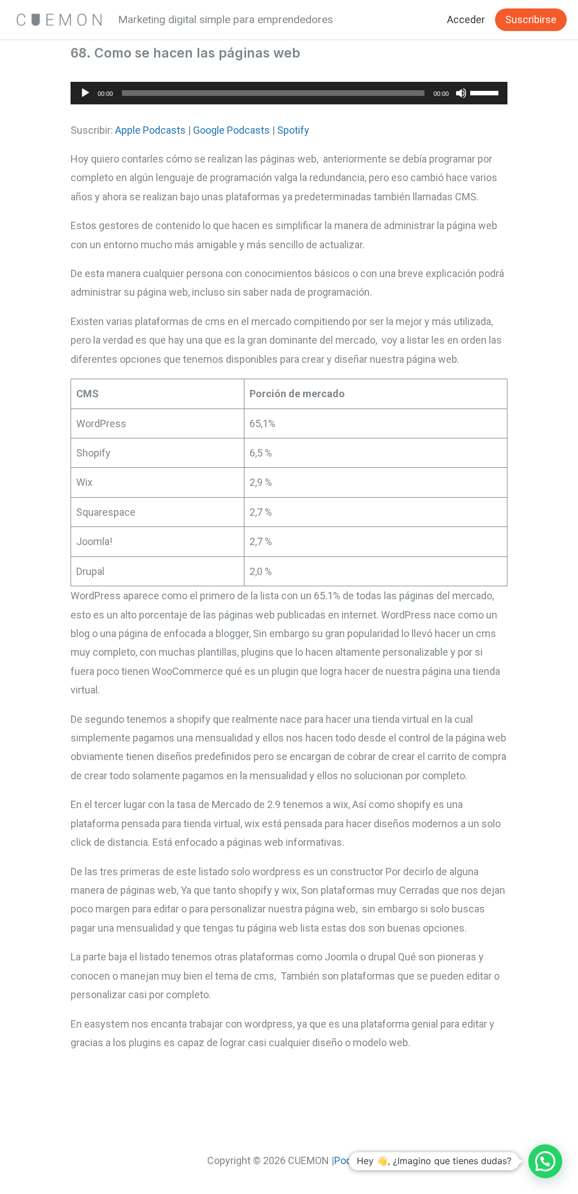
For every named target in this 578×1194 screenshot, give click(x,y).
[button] (545, 1161)
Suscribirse (531, 19)
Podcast (352, 1160)
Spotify (293, 130)
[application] (289, 93)
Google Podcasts (231, 130)
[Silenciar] (461, 93)
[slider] (486, 92)
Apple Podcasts (150, 130)
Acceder (466, 19)
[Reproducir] (85, 93)
